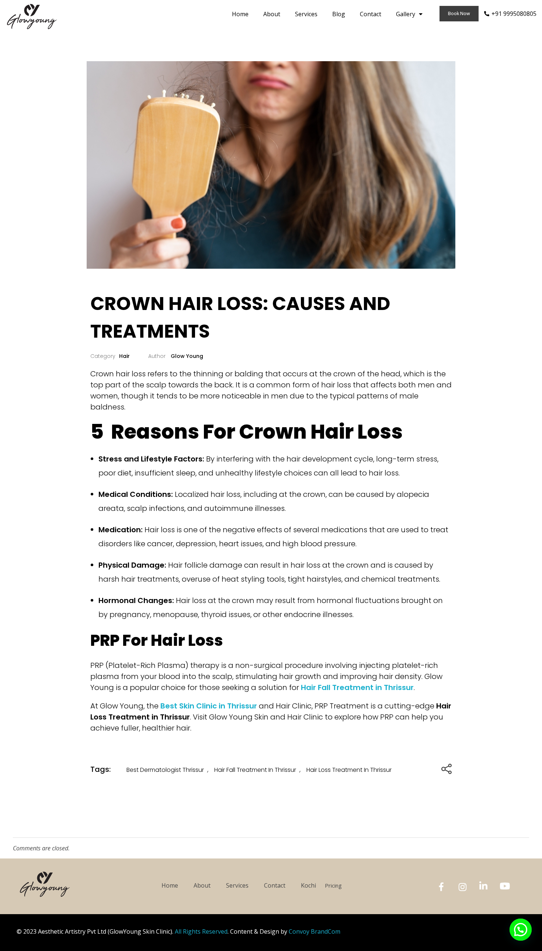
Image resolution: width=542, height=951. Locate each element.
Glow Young (186, 356)
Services (306, 14)
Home (240, 14)
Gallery (405, 14)
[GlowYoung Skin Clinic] (33, 16)
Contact (370, 14)
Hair (124, 356)
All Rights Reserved (201, 931)
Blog (338, 14)
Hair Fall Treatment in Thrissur (255, 770)
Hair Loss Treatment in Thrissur (349, 770)
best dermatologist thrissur (165, 770)
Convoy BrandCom (314, 931)
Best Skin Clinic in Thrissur (208, 706)
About (271, 14)
